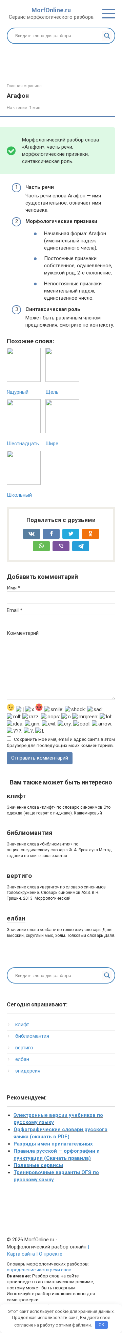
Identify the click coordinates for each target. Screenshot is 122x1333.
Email (14, 610)
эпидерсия (27, 1071)
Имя (13, 588)
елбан (16, 918)
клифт (16, 796)
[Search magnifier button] (107, 36)
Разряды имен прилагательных (53, 1144)
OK (101, 1324)
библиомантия (30, 833)
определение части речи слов (39, 1269)
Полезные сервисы (38, 1165)
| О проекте (48, 1254)
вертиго (19, 876)
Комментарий (23, 633)
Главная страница (24, 86)
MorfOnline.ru (51, 10)
